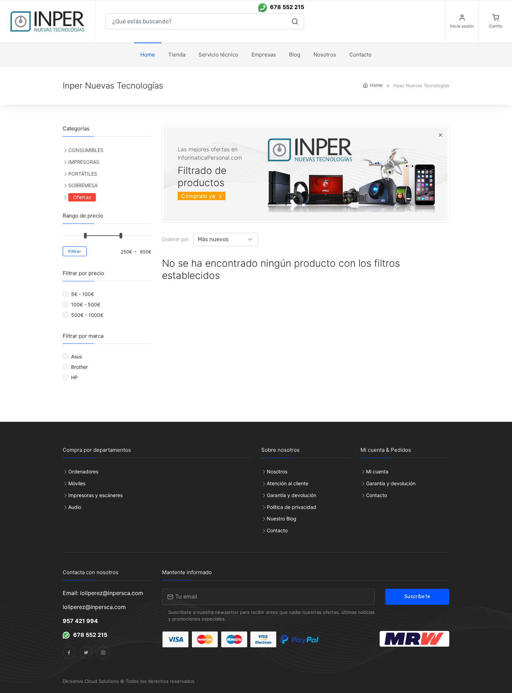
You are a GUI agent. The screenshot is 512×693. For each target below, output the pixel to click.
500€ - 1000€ (88, 315)
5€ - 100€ (83, 294)
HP (75, 377)
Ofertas (82, 197)
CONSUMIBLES (85, 150)
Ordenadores (83, 471)
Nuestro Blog (281, 518)
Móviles (76, 483)
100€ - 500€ (86, 304)
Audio (74, 507)
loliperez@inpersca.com (94, 606)
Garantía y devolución (291, 495)
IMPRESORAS (83, 162)
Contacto (277, 530)
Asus (77, 356)
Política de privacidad (291, 507)
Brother (80, 367)
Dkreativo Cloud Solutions (91, 681)
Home (147, 54)
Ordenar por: (176, 239)
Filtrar (74, 251)
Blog (294, 54)
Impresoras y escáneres (95, 495)
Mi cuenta (377, 471)
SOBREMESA (83, 185)
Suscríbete (417, 597)
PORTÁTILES (82, 174)
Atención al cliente (287, 483)
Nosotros (324, 54)
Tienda (176, 54)
